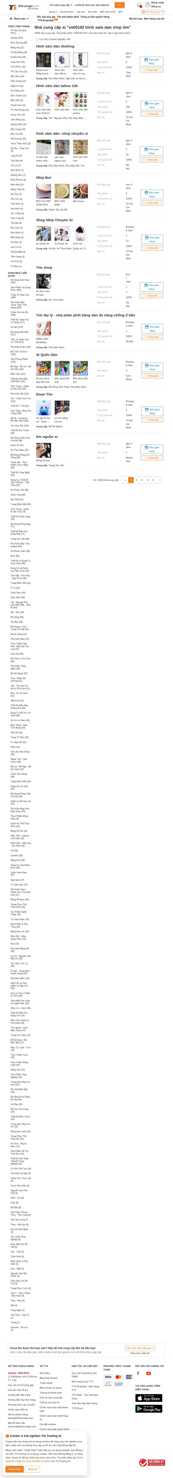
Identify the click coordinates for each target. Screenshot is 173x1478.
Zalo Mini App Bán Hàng (84, 1403)
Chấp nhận (14, 1469)
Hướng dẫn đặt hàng (19, 1394)
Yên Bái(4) (16, 223)
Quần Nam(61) (18, 592)
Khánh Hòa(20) (18, 57)
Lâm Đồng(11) (18, 119)
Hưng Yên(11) (18, 114)
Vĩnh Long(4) (17, 218)
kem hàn (92, 11)
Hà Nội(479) (17, 38)
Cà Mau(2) (16, 266)
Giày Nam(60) (18, 597)
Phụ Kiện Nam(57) (20, 639)
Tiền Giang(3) (17, 256)
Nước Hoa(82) (18, 495)
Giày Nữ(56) (17, 654)
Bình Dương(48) (19, 42)
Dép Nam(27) (17, 880)
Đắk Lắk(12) (17, 100)
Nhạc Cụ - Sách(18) (21, 1008)
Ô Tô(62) (15, 588)
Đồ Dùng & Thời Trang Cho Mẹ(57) (20, 628)
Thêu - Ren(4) (18, 1300)
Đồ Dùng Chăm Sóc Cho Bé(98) (20, 439)
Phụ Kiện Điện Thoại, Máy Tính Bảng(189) (19, 305)
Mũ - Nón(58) (17, 612)
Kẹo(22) (15, 943)
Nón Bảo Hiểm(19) (20, 978)
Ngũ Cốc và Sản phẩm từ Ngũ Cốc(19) (19, 986)
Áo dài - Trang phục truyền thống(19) (20, 972)
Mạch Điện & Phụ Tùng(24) (19, 925)
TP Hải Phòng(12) (20, 110)
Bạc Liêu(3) (16, 227)
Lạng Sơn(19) (18, 62)
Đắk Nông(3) (17, 237)
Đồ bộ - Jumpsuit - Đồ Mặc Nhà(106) (20, 419)
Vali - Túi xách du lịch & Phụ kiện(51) (20, 687)
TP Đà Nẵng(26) (19, 52)
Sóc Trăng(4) (17, 213)
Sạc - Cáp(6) (17, 1251)
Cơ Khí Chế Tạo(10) (21, 1168)
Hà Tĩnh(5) (16, 194)
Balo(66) (15, 556)
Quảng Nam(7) (18, 175)
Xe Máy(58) (17, 622)
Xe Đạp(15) (16, 1104)
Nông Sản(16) (18, 1069)
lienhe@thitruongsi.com (20, 1418)
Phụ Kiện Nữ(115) (20, 393)
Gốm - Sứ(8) (17, 1198)
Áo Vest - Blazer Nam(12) (19, 1145)
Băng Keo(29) (18, 860)
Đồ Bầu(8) (16, 1207)
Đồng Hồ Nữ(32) (19, 831)
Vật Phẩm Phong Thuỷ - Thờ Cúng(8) (21, 1213)
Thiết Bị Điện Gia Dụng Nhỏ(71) (19, 532)
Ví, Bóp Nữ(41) (18, 742)
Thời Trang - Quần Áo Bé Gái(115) (20, 387)
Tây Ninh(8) (17, 160)
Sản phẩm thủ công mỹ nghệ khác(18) (20, 1002)
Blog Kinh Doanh (49, 1378)
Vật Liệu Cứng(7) (19, 1219)
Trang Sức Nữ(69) (20, 539)
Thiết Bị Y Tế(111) (20, 406)
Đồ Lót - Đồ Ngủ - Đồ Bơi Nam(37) (21, 768)
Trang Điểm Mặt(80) (21, 504)
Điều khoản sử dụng (50, 1387)
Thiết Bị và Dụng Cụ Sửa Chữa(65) (20, 562)
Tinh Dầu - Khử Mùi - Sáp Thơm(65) (20, 577)
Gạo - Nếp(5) (17, 1268)
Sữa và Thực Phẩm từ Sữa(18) (20, 994)
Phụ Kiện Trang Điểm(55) (18, 667)
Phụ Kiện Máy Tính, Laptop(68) (20, 545)
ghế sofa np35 (107, 11)
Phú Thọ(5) (16, 199)
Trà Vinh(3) (16, 261)
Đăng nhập (157, 2)
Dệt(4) (14, 1305)
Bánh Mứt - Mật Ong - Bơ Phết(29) (21, 844)
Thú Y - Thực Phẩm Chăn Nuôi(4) (20, 1294)
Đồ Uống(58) (17, 617)
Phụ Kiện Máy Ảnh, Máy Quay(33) (20, 810)
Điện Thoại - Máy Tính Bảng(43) (19, 726)
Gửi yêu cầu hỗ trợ (18, 1390)
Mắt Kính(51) (17, 700)
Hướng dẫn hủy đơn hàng (22, 1399)
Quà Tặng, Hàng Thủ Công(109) (21, 412)
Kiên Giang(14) (18, 81)
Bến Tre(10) (17, 134)
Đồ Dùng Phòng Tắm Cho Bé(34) (21, 795)
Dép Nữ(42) (17, 732)
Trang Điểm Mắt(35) (21, 781)
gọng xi (53, 11)
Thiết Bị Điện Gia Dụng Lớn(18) (19, 1014)
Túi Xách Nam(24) (20, 919)
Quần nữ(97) (17, 445)
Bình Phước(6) (18, 179)
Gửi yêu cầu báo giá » (140, 1348)
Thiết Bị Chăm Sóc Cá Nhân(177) (20, 321)
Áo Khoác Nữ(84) (19, 490)
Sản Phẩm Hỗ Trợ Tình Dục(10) (20, 1152)
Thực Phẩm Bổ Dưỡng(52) (18, 679)
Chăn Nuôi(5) (17, 1256)
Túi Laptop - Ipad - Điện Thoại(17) (20, 1029)
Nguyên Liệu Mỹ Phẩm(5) (19, 1274)
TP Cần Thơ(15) (19, 71)
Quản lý (32, 1469)
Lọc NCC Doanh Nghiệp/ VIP (55, 39)
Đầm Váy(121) (18, 374)
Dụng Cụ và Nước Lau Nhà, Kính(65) (20, 569)
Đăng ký (156, 6)
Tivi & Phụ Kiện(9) (20, 1185)
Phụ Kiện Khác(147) (21, 347)
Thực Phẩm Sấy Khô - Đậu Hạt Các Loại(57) (20, 646)
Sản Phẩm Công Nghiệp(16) (19, 1075)
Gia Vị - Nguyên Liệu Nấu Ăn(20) (21, 957)
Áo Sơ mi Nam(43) (20, 720)
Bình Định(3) (17, 232)
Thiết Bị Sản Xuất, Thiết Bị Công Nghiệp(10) (20, 1161)
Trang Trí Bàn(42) (20, 737)
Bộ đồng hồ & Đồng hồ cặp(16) (20, 1098)
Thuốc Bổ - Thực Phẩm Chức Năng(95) (19, 465)
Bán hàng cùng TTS (154, 12)
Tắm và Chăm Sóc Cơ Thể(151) (20, 340)
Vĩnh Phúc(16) (18, 66)
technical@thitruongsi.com (22, 1426)
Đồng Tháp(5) (17, 189)
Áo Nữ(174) (17, 327)
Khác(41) (15, 747)
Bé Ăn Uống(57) (19, 634)
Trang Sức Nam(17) (21, 1035)
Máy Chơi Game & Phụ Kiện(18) (20, 1021)
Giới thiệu (45, 1373)
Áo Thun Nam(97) (20, 450)
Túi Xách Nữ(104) (20, 425)
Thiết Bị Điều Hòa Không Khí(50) (19, 706)
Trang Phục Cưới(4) (21, 1288)
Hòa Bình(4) (17, 208)
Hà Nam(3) (16, 242)
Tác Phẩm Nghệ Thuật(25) (19, 913)
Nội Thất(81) (17, 499)
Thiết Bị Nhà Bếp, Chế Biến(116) (19, 380)
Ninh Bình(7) (17, 170)
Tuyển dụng (46, 1382)
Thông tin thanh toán (51, 1392)
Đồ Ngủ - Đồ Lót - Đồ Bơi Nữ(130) (21, 367)
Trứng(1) (15, 1322)
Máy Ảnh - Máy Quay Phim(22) (18, 937)
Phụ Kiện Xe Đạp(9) (21, 1173)
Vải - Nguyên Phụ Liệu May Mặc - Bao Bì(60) (20, 605)
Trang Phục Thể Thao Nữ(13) (18, 1137)
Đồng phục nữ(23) (20, 931)
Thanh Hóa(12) (18, 105)
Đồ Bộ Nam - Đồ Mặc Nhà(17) (19, 1041)
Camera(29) (17, 855)
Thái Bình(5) (17, 203)
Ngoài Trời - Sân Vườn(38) (19, 760)
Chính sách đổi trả (18, 1409)
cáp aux (81, 11)
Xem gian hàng (153, 61)
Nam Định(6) (17, 184)
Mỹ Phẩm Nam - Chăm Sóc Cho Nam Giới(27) (21, 892)
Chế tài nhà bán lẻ (49, 1402)
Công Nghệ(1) (18, 1310)
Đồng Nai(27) (17, 47)
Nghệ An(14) (17, 86)
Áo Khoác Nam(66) (20, 551)
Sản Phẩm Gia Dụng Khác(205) (21, 288)
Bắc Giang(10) (18, 129)
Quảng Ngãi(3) (18, 251)
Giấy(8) (14, 1202)
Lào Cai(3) (16, 247)
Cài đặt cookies (48, 1424)
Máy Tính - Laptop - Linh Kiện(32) (20, 837)
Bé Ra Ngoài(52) (19, 673)
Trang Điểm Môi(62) (21, 583)
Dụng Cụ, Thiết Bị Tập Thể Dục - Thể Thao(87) (20, 482)
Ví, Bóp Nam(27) (19, 884)
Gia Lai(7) (16, 165)
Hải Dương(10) (18, 138)
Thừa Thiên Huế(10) (21, 143)
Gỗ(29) (14, 850)
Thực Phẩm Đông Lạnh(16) (19, 1063)
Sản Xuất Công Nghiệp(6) (18, 1238)
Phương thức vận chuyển (21, 1404)
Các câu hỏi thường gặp (21, 1385)
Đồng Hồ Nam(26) (20, 899)
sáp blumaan (67, 11)
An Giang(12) (17, 90)
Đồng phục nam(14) (20, 1131)
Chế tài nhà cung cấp (51, 1397)
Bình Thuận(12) (18, 95)
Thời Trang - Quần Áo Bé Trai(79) (20, 510)
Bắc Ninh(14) (17, 76)
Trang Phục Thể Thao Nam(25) (18, 905)
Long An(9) (16, 155)
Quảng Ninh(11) (18, 124)
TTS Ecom (77, 1408)
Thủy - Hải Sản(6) (20, 1224)
